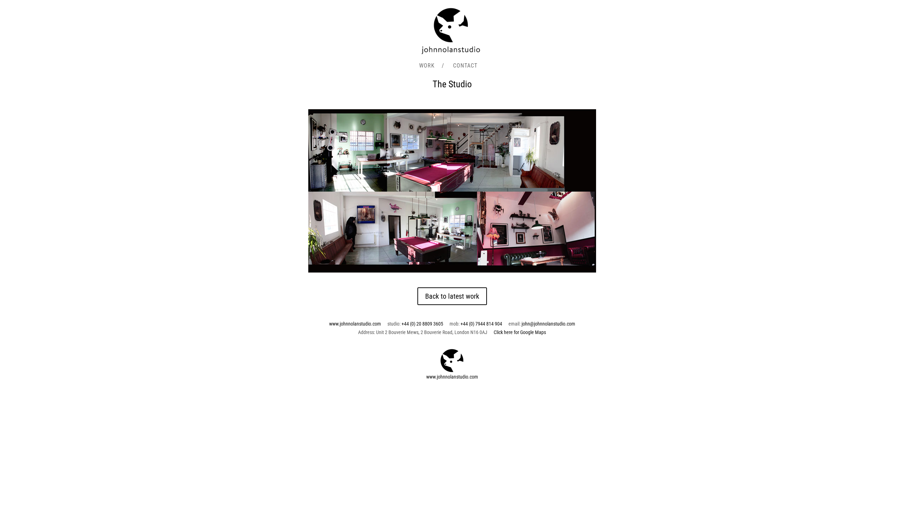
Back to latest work (452, 296)
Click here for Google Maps (520, 332)
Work (427, 66)
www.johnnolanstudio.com (355, 324)
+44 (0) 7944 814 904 (481, 324)
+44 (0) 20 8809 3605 (422, 324)
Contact (465, 66)
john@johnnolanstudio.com (548, 324)
